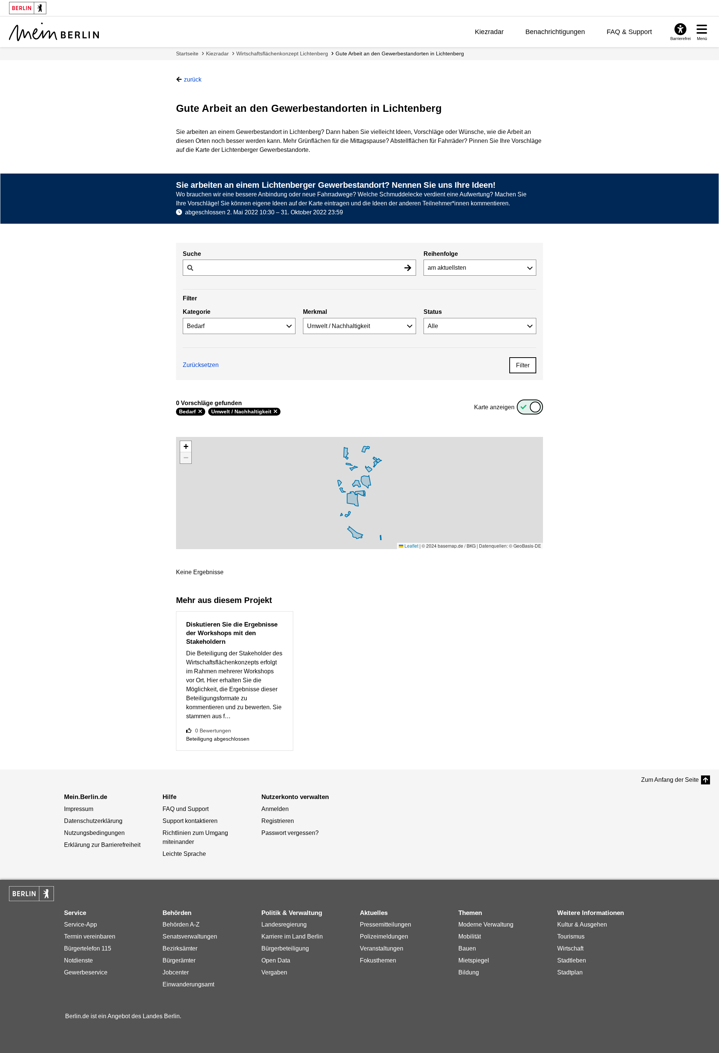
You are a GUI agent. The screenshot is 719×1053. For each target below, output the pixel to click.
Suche (192, 254)
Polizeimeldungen (384, 936)
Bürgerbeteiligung (285, 948)
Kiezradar (489, 32)
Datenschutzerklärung (93, 821)
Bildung (468, 972)
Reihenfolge (441, 254)
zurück (192, 79)
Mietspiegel (473, 960)
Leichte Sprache (184, 854)
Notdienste (78, 960)
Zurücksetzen (201, 365)
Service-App (80, 924)
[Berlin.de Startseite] (31, 893)
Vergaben (274, 972)
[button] (185, 446)
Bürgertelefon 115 (87, 948)
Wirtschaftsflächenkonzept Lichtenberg (282, 53)
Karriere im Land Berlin (292, 936)
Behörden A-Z (181, 924)
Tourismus (571, 936)
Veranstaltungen (381, 948)
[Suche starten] (408, 268)
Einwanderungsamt (188, 984)
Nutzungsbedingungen (94, 833)
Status (433, 312)
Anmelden (275, 809)
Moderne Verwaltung (485, 924)
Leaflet (410, 545)
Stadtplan (570, 972)
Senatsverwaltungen (190, 936)
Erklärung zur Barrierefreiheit (102, 845)
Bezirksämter (180, 948)
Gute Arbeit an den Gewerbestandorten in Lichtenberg (400, 53)
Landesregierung (284, 924)
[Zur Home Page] (54, 31)
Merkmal (315, 312)
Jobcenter (176, 972)
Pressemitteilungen (385, 924)
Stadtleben (571, 960)
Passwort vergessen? (290, 833)
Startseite (187, 53)
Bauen (467, 948)
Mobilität (469, 936)
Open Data (275, 960)
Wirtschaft (570, 948)
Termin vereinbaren (89, 936)
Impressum (78, 809)
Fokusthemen (378, 960)
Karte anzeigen (494, 407)
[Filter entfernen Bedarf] (200, 411)
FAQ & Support (629, 32)
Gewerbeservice (85, 972)
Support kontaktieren (190, 821)
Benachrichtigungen (555, 32)
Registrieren (277, 821)
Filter (523, 365)
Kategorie (196, 312)
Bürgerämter (179, 960)
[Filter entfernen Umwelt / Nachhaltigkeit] (275, 411)
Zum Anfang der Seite (670, 780)
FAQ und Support (186, 809)
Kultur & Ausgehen (582, 924)
